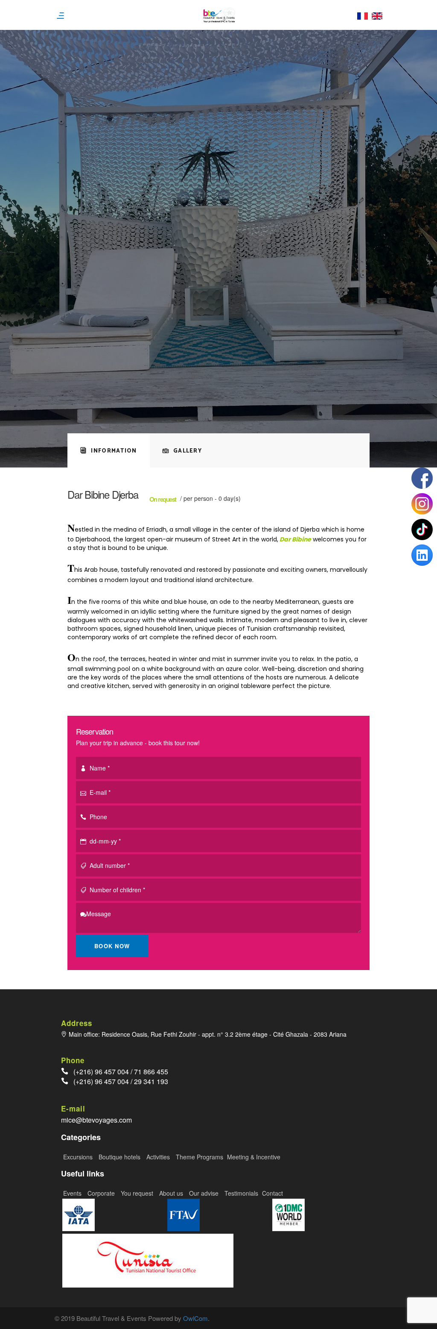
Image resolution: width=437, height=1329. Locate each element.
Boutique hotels (120, 1157)
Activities (159, 1157)
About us (172, 1193)
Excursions (78, 1157)
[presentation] (108, 450)
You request (138, 1193)
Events (73, 1193)
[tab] (108, 450)
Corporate (102, 1193)
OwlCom (195, 1318)
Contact (272, 1193)
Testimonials (241, 1193)
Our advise (204, 1193)
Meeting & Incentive (253, 1157)
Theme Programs (200, 1157)
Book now (112, 946)
